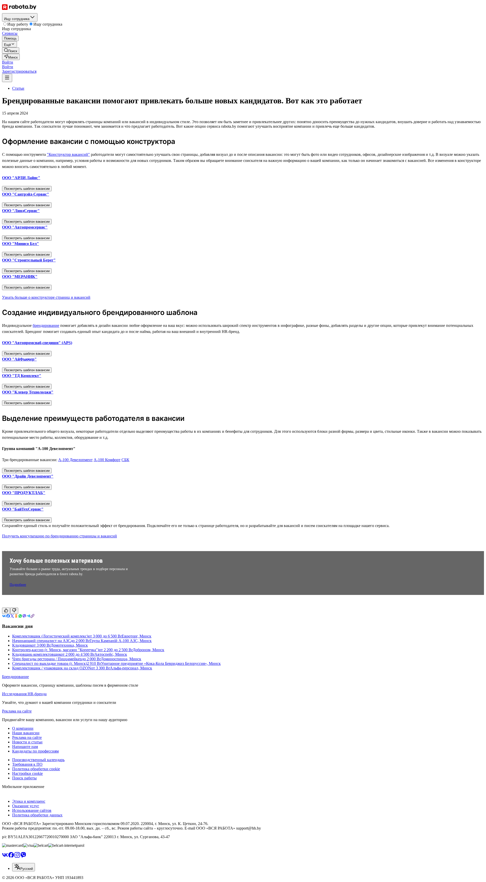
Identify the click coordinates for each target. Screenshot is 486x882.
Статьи (18, 88)
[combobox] (23, 867)
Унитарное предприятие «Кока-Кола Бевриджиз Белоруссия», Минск (161, 663)
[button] (7, 62)
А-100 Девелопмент (75, 460)
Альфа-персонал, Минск (131, 668)
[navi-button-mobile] (7, 78)
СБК (125, 460)
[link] (10, 50)
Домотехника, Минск (69, 645)
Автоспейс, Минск (110, 654)
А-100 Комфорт (107, 460)
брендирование (46, 325)
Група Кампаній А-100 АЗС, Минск (121, 641)
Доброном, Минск (148, 650)
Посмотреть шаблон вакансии (27, 189)
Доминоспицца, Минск (121, 659)
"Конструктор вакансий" (68, 154)
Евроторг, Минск (136, 636)
